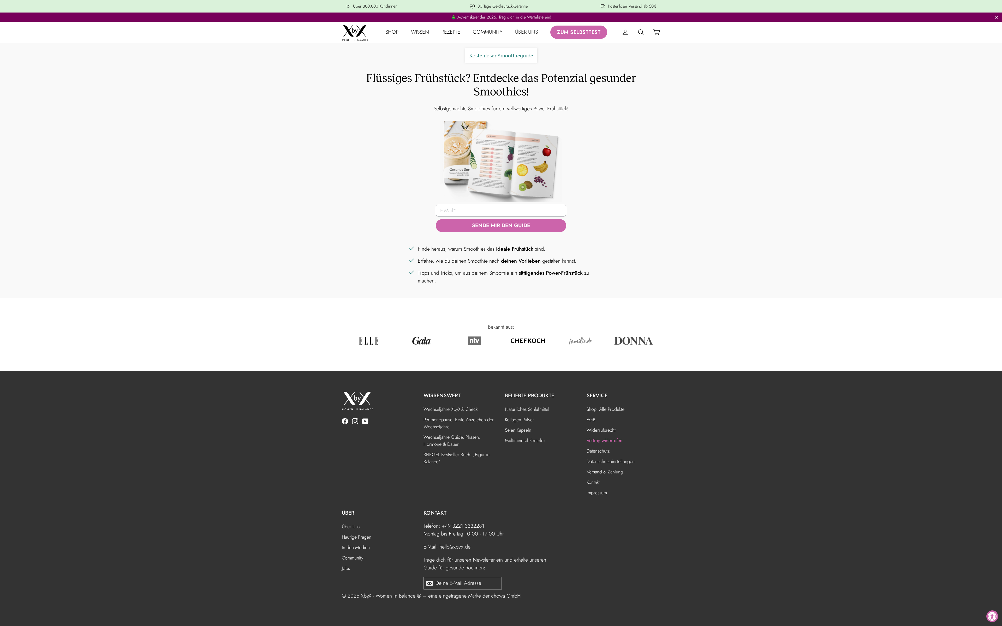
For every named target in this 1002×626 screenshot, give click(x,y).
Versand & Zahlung (605, 471)
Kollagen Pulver (519, 419)
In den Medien (356, 547)
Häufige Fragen (356, 537)
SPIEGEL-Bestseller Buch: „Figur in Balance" (457, 458)
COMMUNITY (488, 32)
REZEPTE (451, 32)
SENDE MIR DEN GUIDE (501, 225)
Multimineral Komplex (525, 440)
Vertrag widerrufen (604, 440)
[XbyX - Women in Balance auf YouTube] (365, 421)
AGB (591, 419)
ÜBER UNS (526, 32)
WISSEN (420, 32)
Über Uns (351, 526)
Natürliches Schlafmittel (527, 409)
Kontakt (593, 482)
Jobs (346, 568)
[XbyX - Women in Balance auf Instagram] (355, 421)
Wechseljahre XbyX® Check (451, 409)
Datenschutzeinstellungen (611, 461)
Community (352, 558)
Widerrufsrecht (601, 430)
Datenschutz (598, 451)
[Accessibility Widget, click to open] (992, 616)
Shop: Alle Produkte (605, 409)
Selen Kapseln (518, 430)
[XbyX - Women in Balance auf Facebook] (345, 421)
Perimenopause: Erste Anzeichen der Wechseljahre (459, 423)
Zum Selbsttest (578, 32)
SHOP (391, 32)
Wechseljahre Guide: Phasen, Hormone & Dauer (452, 441)
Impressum (597, 492)
